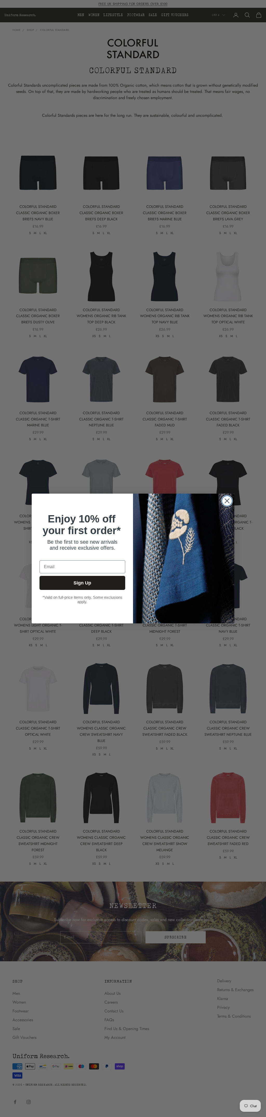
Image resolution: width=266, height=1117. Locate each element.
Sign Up (82, 582)
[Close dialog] (227, 501)
